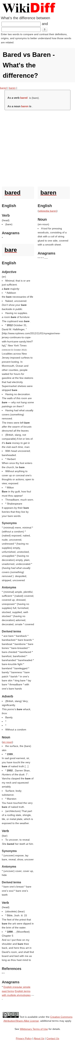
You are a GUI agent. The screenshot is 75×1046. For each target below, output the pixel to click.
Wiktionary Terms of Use (34, 1029)
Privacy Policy (24, 1038)
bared (3, 87)
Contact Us (52, 1038)
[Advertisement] (37, 147)
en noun (7, 742)
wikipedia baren (48, 210)
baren (12, 87)
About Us (39, 1038)
